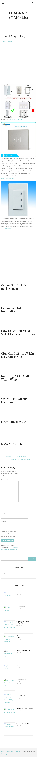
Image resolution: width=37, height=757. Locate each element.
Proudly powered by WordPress (11, 751)
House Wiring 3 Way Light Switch (21, 459)
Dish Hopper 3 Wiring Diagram (24, 708)
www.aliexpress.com (7, 178)
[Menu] (3, 3)
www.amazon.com (16, 119)
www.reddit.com (6, 229)
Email (3, 514)
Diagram (6, 574)
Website (3, 521)
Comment (4, 480)
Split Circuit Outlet (21, 665)
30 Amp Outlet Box (21, 592)
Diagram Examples (18, 15)
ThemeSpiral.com (6, 754)
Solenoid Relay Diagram (23, 723)
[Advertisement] (18, 62)
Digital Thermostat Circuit (23, 650)
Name (3, 506)
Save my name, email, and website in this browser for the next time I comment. (8, 534)
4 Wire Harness (20, 606)
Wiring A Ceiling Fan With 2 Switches (17, 456)
